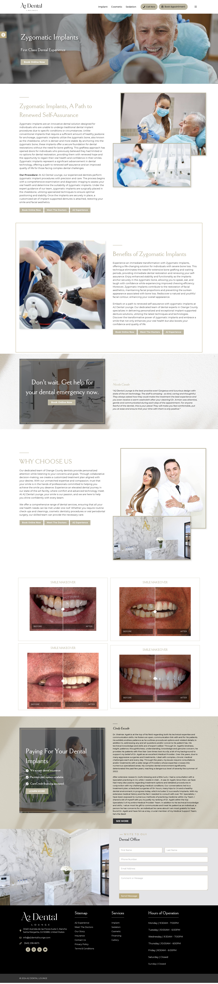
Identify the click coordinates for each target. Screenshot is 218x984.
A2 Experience (82, 923)
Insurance (80, 936)
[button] (3, 35)
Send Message (129, 896)
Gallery (115, 940)
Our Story (80, 931)
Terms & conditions (84, 948)
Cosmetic (116, 6)
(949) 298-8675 (31, 943)
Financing (116, 936)
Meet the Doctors (84, 927)
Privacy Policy (82, 944)
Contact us (80, 940)
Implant (103, 6)
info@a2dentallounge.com (36, 937)
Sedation (131, 6)
